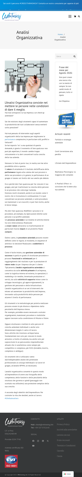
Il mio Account (63, 440)
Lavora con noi (63, 435)
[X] (47, 441)
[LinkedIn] (42, 441)
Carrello (60, 450)
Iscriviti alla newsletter (67, 429)
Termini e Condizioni (66, 445)
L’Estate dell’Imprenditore (65, 163)
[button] (70, 16)
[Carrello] (75, 16)
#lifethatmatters (11, 398)
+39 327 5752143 (42, 427)
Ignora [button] (41, 6)
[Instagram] (38, 441)
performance (10, 139)
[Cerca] (74, 56)
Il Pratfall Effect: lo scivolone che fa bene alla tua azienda (65, 186)
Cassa (59, 456)
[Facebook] (33, 441)
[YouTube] (33, 445)
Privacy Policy (63, 424)
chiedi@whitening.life (44, 424)
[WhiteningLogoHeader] (11, 16)
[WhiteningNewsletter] (66, 121)
